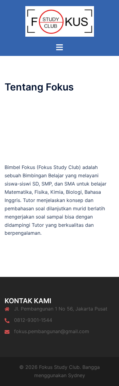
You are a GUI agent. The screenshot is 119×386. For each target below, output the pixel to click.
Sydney (76, 375)
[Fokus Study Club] (59, 21)
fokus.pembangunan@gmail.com (51, 331)
